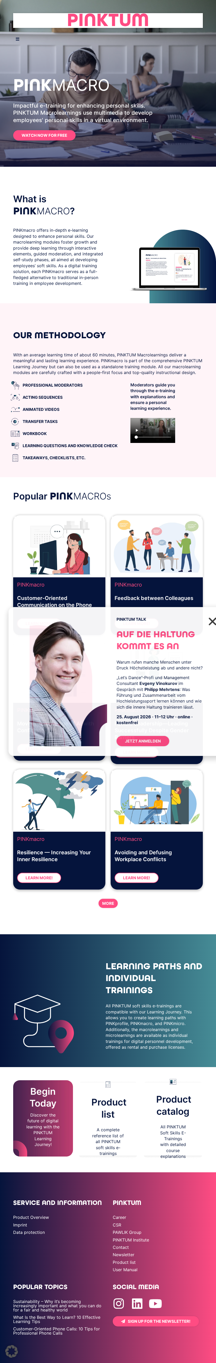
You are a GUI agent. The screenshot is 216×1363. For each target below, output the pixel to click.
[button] (11, 1351)
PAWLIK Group (127, 1232)
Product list (124, 1262)
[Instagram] (119, 1304)
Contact (121, 1247)
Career (119, 1217)
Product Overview (31, 1217)
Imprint (20, 1225)
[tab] (68, 385)
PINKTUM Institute (131, 1240)
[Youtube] (155, 1304)
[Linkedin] (137, 1304)
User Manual (125, 1269)
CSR (117, 1225)
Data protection (29, 1232)
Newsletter (123, 1254)
